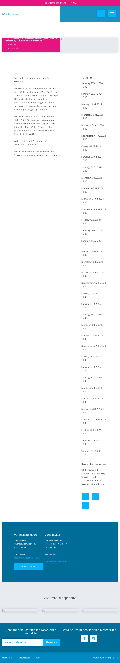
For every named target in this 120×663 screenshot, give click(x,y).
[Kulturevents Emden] (26, 14)
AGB (38, 657)
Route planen (28, 566)
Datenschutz (24, 657)
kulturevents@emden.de (55, 561)
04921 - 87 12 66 (68, 3)
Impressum (7, 657)
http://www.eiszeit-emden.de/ (27, 557)
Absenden (51, 642)
